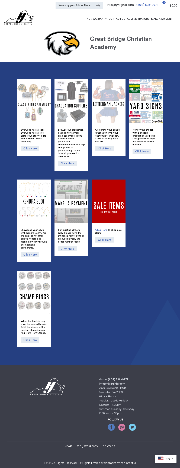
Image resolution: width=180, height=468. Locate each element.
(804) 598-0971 (147, 5)
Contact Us (116, 19)
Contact (108, 446)
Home (68, 446)
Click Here (30, 148)
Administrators (138, 19)
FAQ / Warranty (96, 19)
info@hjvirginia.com (120, 5)
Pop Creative (128, 463)
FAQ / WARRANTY (87, 446)
